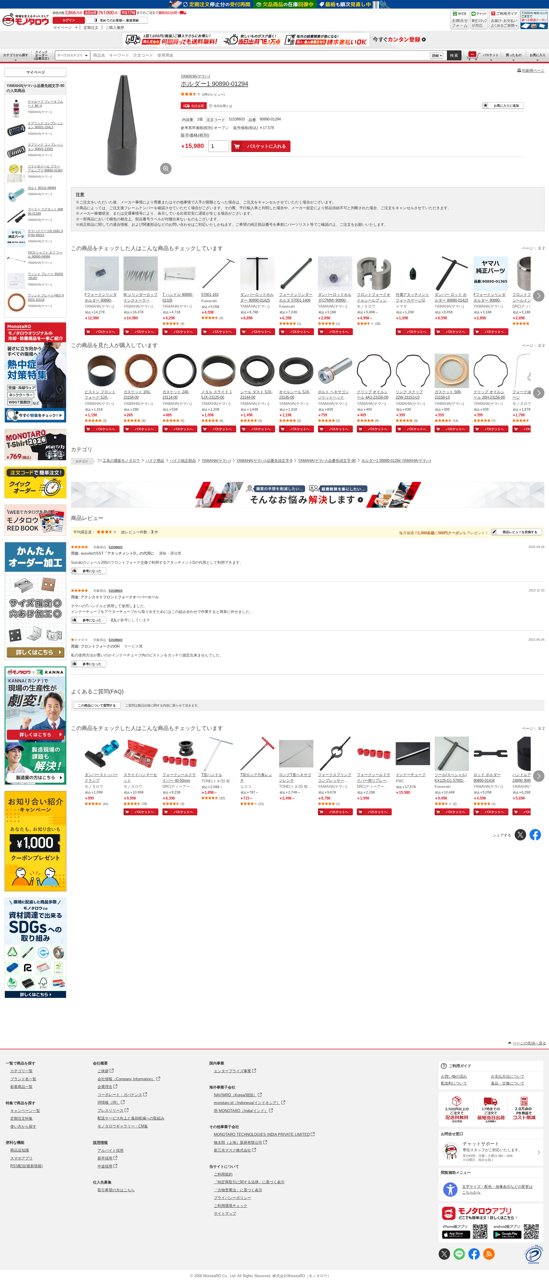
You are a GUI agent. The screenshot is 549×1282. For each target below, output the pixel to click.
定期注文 (90, 27)
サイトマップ (225, 1213)
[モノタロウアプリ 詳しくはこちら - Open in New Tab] (491, 1213)
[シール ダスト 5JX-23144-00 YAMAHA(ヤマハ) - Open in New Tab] (257, 371)
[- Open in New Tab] (457, 1109)
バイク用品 (155, 460)
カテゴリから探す (15, 55)
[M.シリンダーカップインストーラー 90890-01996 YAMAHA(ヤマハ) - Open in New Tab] (141, 274)
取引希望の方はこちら (116, 1190)
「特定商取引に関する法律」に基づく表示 (249, 1182)
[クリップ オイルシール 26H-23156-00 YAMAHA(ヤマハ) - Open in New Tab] (491, 371)
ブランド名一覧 (23, 1079)
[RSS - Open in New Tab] (489, 1258)
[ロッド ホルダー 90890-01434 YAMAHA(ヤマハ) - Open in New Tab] (491, 754)
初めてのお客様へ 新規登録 (119, 20)
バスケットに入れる (266, 146)
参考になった (92, 571)
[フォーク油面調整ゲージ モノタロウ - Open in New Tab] (529, 371)
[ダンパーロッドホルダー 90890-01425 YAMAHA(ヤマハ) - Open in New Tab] (257, 274)
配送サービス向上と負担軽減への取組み (131, 1118)
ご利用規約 (223, 1174)
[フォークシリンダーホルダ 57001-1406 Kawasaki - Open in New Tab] (296, 274)
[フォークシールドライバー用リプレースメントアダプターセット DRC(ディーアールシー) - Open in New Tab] (374, 754)
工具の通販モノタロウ (121, 460)
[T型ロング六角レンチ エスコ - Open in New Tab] (257, 754)
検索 (454, 55)
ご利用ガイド (460, 1066)
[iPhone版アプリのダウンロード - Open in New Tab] (465, 1232)
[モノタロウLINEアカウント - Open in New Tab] (459, 1258)
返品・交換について (507, 1083)
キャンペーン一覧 (25, 1111)
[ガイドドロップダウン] (504, 23)
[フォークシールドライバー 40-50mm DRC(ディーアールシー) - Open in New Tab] (179, 754)
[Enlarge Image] (166, 168)
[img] (27, 20)
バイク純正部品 (183, 460)
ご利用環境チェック (230, 1206)
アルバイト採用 (111, 1150)
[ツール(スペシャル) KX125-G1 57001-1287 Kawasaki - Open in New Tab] (452, 754)
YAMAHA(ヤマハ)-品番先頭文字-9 (264, 460)
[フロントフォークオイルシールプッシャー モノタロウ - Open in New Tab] (374, 274)
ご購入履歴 (115, 27)
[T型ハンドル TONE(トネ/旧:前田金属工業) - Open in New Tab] (218, 754)
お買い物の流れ (454, 1076)
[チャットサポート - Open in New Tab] (479, 19)
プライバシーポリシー (232, 1198)
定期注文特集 (21, 1118)
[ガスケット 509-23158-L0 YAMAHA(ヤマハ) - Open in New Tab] (452, 371)
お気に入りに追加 (506, 105)
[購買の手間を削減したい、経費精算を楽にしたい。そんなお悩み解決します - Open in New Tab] (307, 495)
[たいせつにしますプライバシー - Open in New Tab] (533, 1254)
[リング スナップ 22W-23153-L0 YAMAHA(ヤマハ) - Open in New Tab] (413, 371)
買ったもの (514, 55)
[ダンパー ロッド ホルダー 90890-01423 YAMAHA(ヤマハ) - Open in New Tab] (452, 274)
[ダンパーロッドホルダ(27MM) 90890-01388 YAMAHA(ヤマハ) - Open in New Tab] (335, 274)
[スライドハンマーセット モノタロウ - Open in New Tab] (141, 754)
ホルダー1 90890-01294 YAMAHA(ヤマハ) (396, 460)
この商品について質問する (97, 705)
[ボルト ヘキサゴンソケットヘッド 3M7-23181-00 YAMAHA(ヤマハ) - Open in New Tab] (335, 371)
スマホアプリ (21, 1158)
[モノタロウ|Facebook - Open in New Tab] (474, 1258)
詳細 (435, 55)
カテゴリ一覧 (21, 1071)
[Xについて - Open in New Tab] (444, 1258)
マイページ (62, 27)
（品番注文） (41, 55)
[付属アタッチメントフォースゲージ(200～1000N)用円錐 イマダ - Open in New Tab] (413, 274)
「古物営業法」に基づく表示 (238, 1190)
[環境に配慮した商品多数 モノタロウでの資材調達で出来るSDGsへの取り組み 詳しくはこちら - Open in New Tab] (35, 996)
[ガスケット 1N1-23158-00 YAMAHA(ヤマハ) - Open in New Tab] (141, 371)
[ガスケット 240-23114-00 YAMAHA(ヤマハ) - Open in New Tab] (179, 371)
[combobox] (260, 55)
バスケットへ (105, 331)
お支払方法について (507, 1076)
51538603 (115, 547)
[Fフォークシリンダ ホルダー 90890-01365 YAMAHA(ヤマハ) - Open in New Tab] (491, 274)
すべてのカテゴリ (70, 55)
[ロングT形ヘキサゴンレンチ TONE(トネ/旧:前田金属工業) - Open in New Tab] (296, 754)
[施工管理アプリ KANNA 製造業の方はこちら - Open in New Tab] (35, 783)
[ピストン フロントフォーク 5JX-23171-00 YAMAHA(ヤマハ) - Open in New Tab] (102, 371)
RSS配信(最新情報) (26, 1166)
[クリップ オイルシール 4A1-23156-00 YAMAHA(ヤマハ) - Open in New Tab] (374, 371)
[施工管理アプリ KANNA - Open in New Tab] (35, 739)
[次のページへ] (538, 296)
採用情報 (100, 1142)
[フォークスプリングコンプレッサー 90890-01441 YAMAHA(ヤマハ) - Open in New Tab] (335, 754)
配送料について (454, 1083)
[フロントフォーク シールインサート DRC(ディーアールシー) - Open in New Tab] (529, 274)
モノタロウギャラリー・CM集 (123, 1126)
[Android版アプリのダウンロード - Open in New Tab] (517, 1232)
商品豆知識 (19, 1150)
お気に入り (538, 55)
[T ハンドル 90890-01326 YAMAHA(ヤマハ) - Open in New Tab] (179, 274)
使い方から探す (23, 1126)
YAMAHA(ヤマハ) (195, 76)
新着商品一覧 (21, 1087)
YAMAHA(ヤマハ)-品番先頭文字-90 (327, 460)
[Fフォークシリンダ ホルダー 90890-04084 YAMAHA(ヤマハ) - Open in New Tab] (102, 274)
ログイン (69, 20)
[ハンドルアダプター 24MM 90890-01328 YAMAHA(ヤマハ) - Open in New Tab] (529, 754)
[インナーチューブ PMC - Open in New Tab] (413, 754)
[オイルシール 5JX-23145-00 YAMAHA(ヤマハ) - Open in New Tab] (296, 371)
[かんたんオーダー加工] (35, 658)
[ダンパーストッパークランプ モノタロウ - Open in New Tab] (102, 754)
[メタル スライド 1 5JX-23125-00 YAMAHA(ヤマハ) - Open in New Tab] (218, 371)
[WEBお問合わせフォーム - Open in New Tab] (459, 19)
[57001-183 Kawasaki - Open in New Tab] (218, 274)
